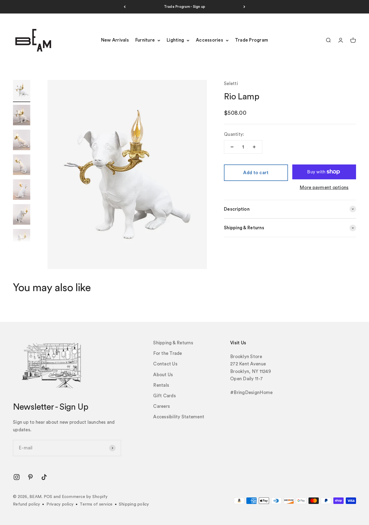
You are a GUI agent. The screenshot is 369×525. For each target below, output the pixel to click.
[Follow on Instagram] (16, 477)
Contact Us (165, 364)
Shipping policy (134, 504)
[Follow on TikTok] (44, 477)
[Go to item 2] (21, 116)
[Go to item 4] (21, 165)
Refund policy (26, 504)
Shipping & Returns (173, 343)
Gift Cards (164, 395)
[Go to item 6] (21, 215)
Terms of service (96, 504)
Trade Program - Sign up (184, 6)
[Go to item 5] (21, 190)
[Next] (244, 7)
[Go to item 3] (21, 141)
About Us (163, 374)
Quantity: (234, 134)
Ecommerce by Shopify (85, 497)
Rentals (161, 385)
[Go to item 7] (21, 240)
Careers (161, 406)
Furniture (145, 40)
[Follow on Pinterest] (30, 477)
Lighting (175, 40)
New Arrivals (115, 40)
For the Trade (167, 353)
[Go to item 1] (21, 91)
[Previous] (125, 7)
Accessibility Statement (178, 417)
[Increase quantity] (254, 146)
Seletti (231, 83)
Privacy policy (60, 504)
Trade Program (251, 40)
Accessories (209, 40)
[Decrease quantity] (232, 146)
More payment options (324, 187)
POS (48, 497)
